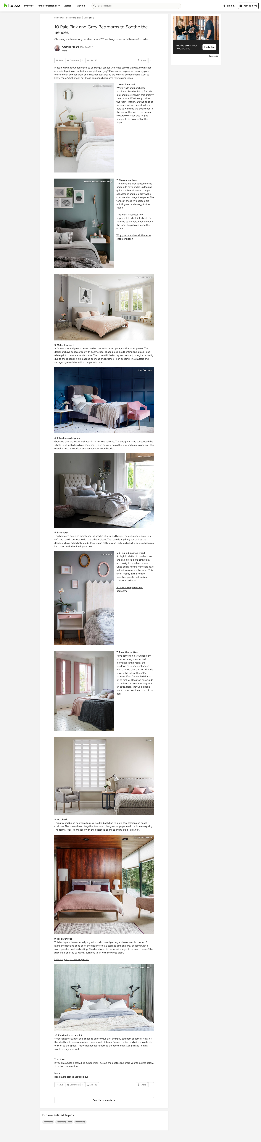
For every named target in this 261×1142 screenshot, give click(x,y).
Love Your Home (145, 370)
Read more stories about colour (71, 1076)
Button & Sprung (145, 456)
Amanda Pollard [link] (70, 46)
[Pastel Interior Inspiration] (104, 400)
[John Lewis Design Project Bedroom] (104, 884)
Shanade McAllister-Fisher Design (98, 182)
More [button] (64, 50)
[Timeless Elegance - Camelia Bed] (104, 490)
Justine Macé (106, 554)
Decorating (80, 1122)
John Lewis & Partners (143, 838)
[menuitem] (29, 5)
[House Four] (104, 307)
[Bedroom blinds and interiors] (104, 776)
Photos (28, 5)
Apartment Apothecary (102, 86)
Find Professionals (47, 5)
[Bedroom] (104, 997)
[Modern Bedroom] (84, 691)
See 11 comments (102, 1100)
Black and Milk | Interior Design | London (135, 967)
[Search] (95, 6)
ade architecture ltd (143, 277)
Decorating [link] (89, 18)
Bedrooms (48, 1122)
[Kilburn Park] (84, 223)
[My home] (84, 127)
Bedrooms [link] (59, 18)
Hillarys (149, 740)
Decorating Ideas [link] (73, 18)
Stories (67, 5)
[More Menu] (151, 60)
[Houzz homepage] (11, 5)
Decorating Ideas (64, 1122)
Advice (81, 5)
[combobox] (136, 6)
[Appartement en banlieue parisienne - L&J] (84, 598)
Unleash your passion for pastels (71, 959)
